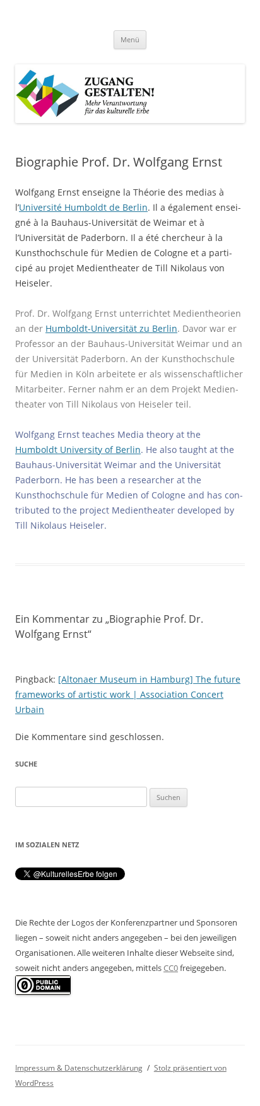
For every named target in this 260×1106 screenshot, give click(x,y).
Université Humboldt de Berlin (83, 207)
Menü (130, 39)
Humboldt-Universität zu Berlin (111, 328)
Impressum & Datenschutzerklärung (79, 1067)
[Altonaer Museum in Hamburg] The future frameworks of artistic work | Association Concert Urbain (127, 694)
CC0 (170, 968)
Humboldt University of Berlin (78, 450)
